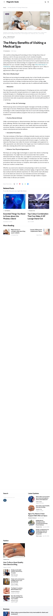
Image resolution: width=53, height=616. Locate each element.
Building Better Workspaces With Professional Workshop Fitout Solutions (41, 523)
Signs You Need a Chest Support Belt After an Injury (37, 515)
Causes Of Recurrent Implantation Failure (36, 230)
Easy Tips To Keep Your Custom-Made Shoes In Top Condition (17, 597)
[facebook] (17, 184)
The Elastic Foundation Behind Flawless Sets (16, 588)
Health (7, 14)
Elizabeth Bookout (32, 518)
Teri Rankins (7, 210)
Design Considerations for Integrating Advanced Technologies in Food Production (42, 532)
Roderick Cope (14, 600)
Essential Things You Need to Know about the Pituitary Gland (14, 216)
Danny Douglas (14, 584)
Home (4, 7)
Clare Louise (39, 501)
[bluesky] (28, 184)
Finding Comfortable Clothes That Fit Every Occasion (16, 571)
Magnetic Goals (12, 2)
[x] (14, 184)
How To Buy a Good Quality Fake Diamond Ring (42, 506)
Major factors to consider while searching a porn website (18, 231)
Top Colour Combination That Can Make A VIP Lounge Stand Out (38, 216)
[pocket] (20, 184)
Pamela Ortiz (32, 210)
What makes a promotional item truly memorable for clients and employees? (42, 498)
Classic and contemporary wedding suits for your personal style (17, 580)
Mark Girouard (11, 37)
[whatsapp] (25, 184)
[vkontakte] (22, 184)
